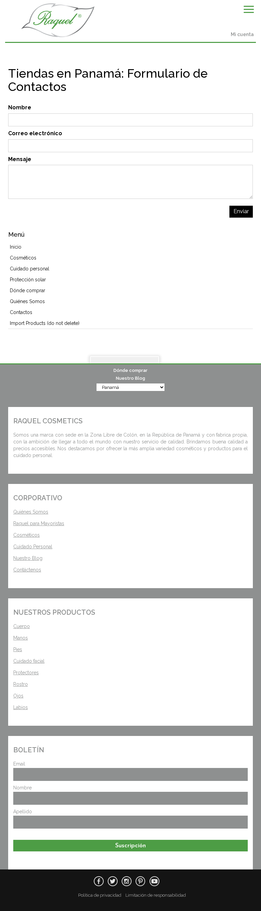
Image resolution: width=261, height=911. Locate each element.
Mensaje (19, 159)
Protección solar (28, 279)
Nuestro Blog (130, 378)
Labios (20, 707)
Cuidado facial (29, 661)
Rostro (20, 684)
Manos (20, 638)
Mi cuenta (242, 34)
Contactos (21, 312)
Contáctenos (27, 569)
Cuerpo (21, 626)
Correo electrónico (35, 133)
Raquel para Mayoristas (38, 523)
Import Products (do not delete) (45, 323)
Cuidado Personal (32, 546)
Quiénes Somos (27, 301)
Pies (17, 649)
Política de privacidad (99, 895)
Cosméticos (23, 258)
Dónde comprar (130, 370)
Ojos (18, 695)
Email (19, 764)
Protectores (26, 672)
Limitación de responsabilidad (155, 895)
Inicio (15, 247)
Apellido (22, 811)
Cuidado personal (29, 268)
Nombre (19, 107)
